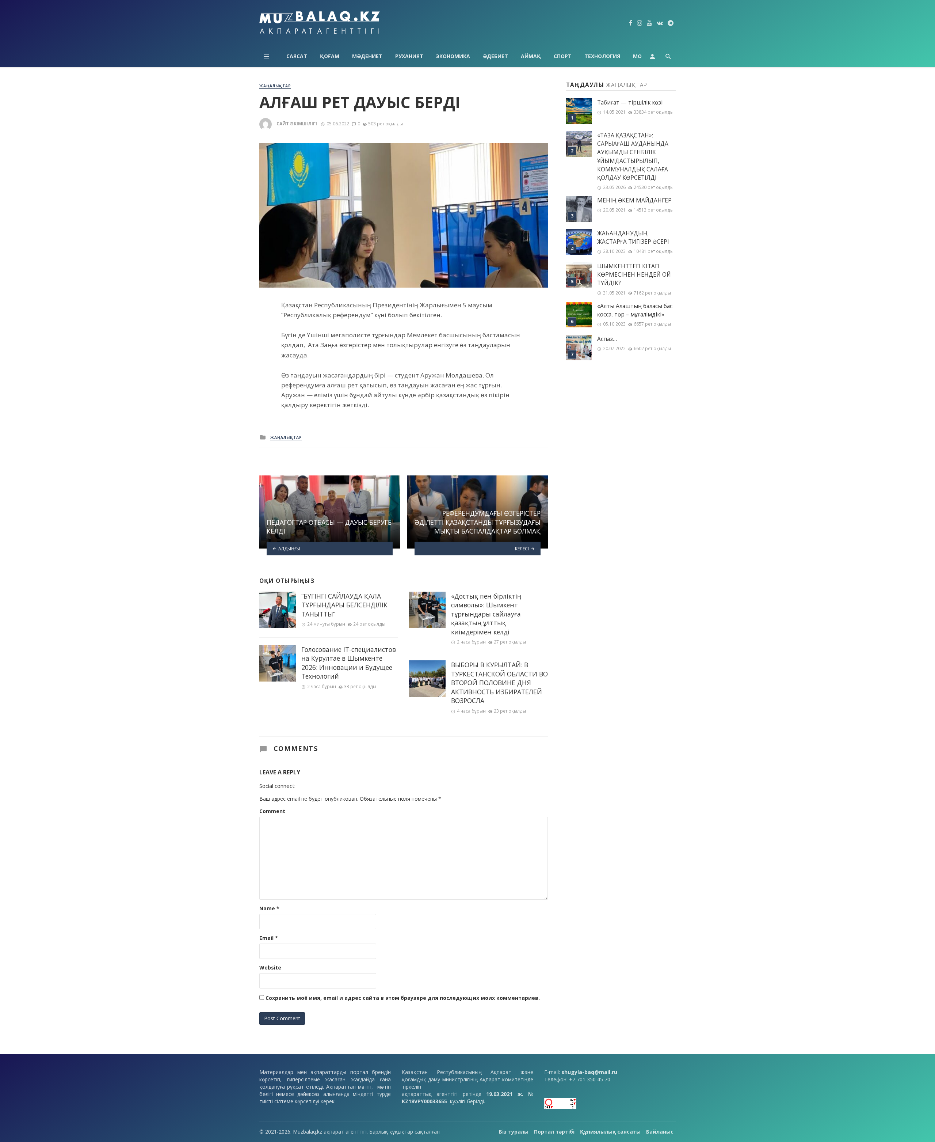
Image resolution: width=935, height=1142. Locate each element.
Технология (602, 56)
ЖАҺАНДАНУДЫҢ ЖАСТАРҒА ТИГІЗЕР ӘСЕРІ (633, 237)
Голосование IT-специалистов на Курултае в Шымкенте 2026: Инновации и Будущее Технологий (348, 663)
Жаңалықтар (275, 85)
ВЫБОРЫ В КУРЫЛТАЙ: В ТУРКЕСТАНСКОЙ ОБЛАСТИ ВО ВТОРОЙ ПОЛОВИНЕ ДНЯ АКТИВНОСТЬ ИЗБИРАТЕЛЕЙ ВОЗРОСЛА (499, 682)
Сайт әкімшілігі (296, 124)
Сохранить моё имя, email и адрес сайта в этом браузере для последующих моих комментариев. (403, 997)
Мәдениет (367, 56)
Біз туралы (513, 1131)
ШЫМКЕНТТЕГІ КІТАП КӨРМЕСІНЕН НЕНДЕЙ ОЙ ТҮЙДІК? (634, 274)
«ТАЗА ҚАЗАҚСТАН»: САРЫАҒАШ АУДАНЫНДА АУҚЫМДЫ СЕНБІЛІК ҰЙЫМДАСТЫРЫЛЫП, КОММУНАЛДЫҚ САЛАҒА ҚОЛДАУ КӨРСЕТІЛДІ (632, 157)
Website (270, 967)
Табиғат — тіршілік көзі (630, 102)
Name (269, 908)
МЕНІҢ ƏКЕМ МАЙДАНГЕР (634, 200)
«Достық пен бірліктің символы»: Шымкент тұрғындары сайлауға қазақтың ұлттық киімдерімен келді (486, 614)
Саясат (296, 56)
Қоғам (329, 56)
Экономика (453, 56)
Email (268, 937)
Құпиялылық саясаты (610, 1131)
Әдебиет (495, 56)
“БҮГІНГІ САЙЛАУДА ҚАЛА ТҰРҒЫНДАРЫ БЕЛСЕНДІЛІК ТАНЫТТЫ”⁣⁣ (344, 605)
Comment (272, 811)
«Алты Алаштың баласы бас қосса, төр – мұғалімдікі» (634, 310)
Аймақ (531, 56)
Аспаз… (607, 339)
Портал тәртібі (554, 1131)
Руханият (409, 56)
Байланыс (659, 1131)
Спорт (563, 56)
